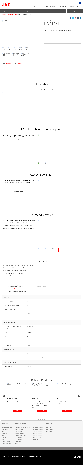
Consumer (4, 14)
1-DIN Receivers (18, 437)
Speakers (17, 443)
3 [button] (40, 419)
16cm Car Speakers (37, 433)
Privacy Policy (31, 459)
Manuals (19, 63)
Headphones (11, 14)
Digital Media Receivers (20, 435)
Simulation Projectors (74, 6)
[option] (17, 400)
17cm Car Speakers (37, 431)
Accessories (49, 431)
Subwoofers (35, 439)
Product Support (37, 6)
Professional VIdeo (63, 6)
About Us (48, 6)
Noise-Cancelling (5, 429)
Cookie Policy (37, 459)
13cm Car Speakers (37, 435)
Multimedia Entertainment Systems (23, 427)
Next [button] (79, 396)
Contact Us (54, 6)
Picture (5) (8, 63)
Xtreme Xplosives (6, 441)
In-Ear (16, 14)
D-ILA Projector (49, 427)
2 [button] (38, 419)
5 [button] (44, 419)
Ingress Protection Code (11, 314)
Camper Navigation (19, 429)
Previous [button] (4, 396)
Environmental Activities (18, 456)
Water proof (10, 318)
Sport (3, 431)
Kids (3, 439)
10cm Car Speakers (37, 437)
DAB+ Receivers (18, 431)
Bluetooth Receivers (19, 433)
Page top (41, 448)
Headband (4, 437)
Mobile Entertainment (20, 423)
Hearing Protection (6, 443)
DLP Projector (49, 429)
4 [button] (42, 419)
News (43, 6)
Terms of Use (24, 459)
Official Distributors (7, 454)
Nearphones (4, 433)
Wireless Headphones (7, 427)
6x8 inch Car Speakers (38, 429)
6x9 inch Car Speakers (38, 427)
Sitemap (16, 454)
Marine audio (18, 441)
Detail (17, 411)
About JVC (5, 456)
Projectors (49, 423)
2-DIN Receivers (18, 439)
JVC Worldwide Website (33, 456)
